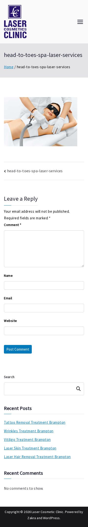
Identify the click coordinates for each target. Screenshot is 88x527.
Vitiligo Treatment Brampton (27, 439)
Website (10, 320)
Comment (13, 225)
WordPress (51, 518)
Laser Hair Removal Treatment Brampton (37, 456)
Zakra (31, 518)
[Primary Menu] (80, 21)
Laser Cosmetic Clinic (47, 512)
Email (8, 298)
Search (9, 377)
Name (8, 275)
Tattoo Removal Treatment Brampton (35, 422)
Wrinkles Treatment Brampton (29, 431)
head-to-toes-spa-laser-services (35, 170)
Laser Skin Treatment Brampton (30, 448)
